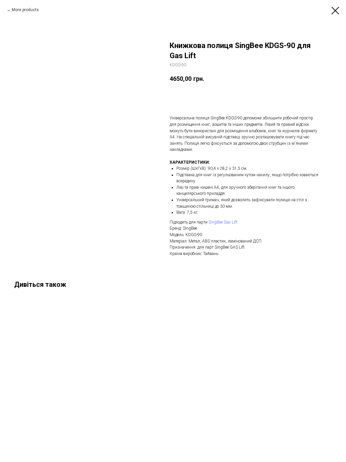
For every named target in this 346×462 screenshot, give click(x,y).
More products (25, 9)
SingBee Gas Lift (223, 222)
